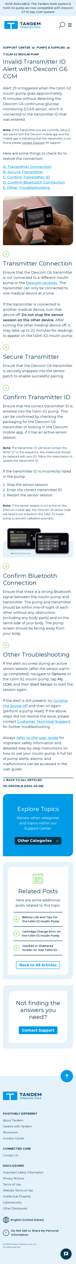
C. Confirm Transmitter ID (26, 177)
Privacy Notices (13, 1178)
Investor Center (13, 1138)
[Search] (62, 25)
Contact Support (38, 1030)
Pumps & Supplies (51, 47)
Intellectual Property (17, 1196)
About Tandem (13, 1120)
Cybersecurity (12, 1202)
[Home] (24, 25)
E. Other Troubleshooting (26, 188)
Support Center (16, 47)
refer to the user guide (37, 738)
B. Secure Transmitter (23, 172)
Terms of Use (12, 1184)
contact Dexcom (33, 143)
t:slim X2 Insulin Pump (21, 54)
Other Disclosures (15, 1208)
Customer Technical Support (43, 721)
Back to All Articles (24, 780)
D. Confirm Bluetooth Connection (34, 182)
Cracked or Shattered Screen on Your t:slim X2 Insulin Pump (39, 948)
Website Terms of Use (18, 1190)
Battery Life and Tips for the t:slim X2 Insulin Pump (40, 919)
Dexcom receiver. (42, 283)
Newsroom (10, 1132)
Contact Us (10, 1155)
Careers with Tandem (17, 1126)
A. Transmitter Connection (27, 167)
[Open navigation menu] (70, 25)
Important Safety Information (23, 1172)
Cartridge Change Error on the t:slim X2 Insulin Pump (41, 933)
